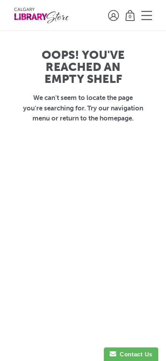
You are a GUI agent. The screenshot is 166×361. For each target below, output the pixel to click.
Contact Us (134, 354)
